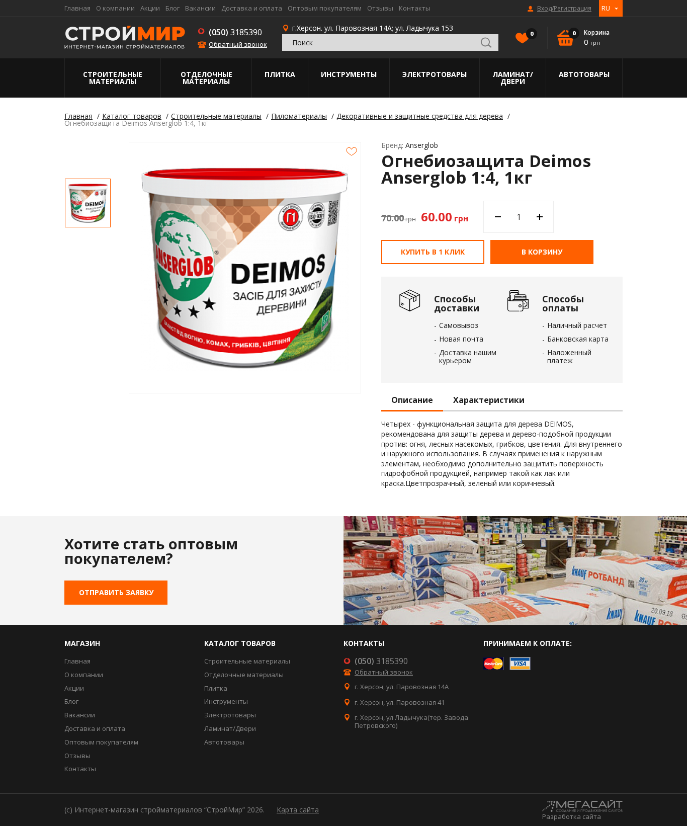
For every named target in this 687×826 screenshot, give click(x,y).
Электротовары (434, 74)
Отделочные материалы (206, 77)
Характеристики (489, 400)
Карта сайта (298, 809)
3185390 (235, 32)
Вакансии (200, 8)
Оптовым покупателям (325, 8)
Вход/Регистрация (564, 9)
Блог (172, 8)
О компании (115, 8)
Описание (412, 400)
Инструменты (349, 74)
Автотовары (584, 74)
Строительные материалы (112, 77)
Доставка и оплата (251, 8)
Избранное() (531, 33)
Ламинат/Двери (512, 77)
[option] (87, 203)
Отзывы (380, 8)
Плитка (280, 74)
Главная (77, 8)
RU (606, 8)
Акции (150, 8)
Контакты (415, 8)
